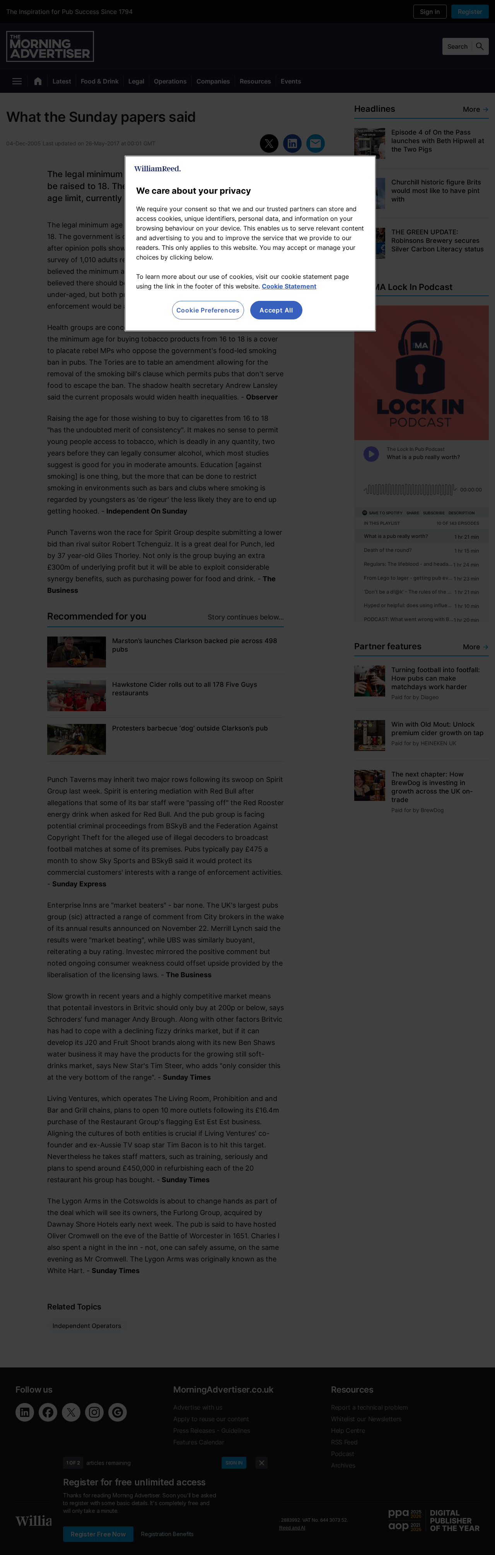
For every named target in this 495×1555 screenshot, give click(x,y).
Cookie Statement (289, 286)
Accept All (276, 310)
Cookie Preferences (208, 310)
